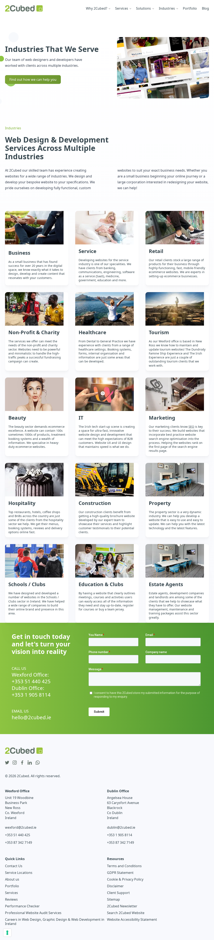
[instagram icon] (15, 762)
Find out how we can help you (32, 79)
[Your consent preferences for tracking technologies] (7, 933)
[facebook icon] (22, 762)
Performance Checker (22, 906)
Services (11, 892)
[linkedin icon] (30, 762)
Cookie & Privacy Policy (125, 879)
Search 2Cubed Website (125, 912)
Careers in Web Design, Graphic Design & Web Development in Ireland (54, 921)
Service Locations (18, 872)
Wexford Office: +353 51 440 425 (31, 678)
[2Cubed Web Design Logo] (24, 8)
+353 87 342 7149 (18, 842)
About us (12, 879)
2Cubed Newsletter (122, 906)
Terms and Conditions (124, 866)
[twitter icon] (7, 762)
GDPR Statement (120, 872)
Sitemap (113, 899)
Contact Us (13, 866)
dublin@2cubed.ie (121, 827)
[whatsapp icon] (37, 762)
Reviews (11, 899)
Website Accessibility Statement (132, 919)
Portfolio (12, 886)
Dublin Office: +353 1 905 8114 (31, 691)
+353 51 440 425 (17, 835)
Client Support (118, 892)
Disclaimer (115, 886)
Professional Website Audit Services (33, 912)
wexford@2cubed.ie (20, 827)
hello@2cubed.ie (31, 717)
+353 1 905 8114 (119, 835)
